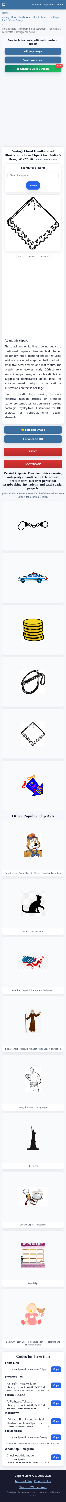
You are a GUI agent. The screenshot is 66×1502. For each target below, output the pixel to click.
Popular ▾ (48, 4)
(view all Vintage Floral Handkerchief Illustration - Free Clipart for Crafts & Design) (33, 495)
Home (5, 12)
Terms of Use (23, 1481)
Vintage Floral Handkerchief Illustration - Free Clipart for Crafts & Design (31, 18)
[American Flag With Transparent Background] (33, 962)
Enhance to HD (33, 439)
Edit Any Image (33, 51)
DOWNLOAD (33, 463)
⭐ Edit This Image (33, 429)
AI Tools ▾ (36, 4)
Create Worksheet (33, 60)
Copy (56, 1369)
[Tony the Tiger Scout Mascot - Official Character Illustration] (33, 845)
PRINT (33, 451)
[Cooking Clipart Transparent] (33, 1196)
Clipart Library (24, 1476)
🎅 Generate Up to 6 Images (39, 67)
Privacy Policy (42, 1481)
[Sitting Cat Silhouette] (33, 903)
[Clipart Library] (3, 4)
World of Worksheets (33, 1487)
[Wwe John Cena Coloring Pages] (33, 1079)
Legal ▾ (59, 4)
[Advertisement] (33, 111)
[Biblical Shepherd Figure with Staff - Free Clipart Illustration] (33, 1021)
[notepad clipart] (33, 1255)
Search (33, 185)
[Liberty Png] (33, 1138)
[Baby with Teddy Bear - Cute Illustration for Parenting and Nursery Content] (33, 1314)
